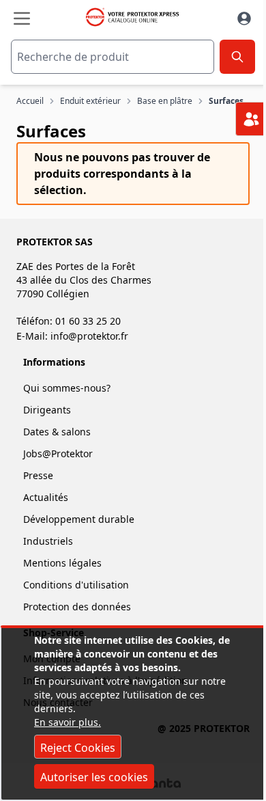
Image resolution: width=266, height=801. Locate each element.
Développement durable (78, 519)
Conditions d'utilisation (76, 584)
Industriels (48, 540)
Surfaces (226, 101)
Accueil (30, 101)
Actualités (45, 497)
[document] (133, 714)
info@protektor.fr (89, 335)
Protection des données (77, 606)
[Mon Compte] (244, 18)
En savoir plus (66, 722)
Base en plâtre (164, 101)
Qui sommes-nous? (66, 387)
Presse (38, 475)
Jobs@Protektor (58, 453)
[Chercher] (237, 57)
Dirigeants (47, 409)
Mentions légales (62, 562)
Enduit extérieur (90, 101)
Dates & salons (57, 431)
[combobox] (112, 57)
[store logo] (131, 17)
